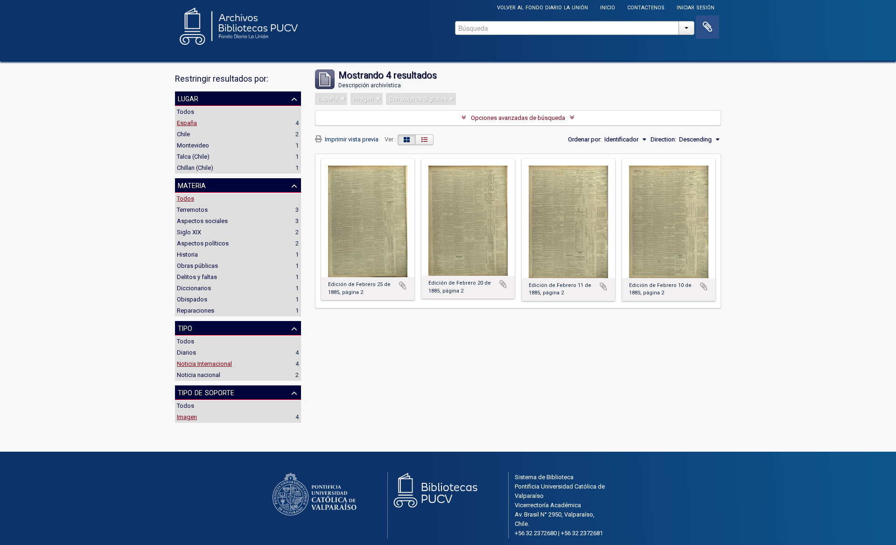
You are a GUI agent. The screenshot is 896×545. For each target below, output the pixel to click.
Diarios (186, 352)
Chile (183, 134)
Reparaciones (195, 310)
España (187, 122)
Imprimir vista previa (350, 139)
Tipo (185, 327)
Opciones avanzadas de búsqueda (518, 117)
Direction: (663, 139)
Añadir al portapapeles (402, 285)
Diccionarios (194, 288)
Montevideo (193, 145)
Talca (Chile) (193, 156)
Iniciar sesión (695, 6)
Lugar (188, 98)
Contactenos (646, 6)
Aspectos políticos (203, 243)
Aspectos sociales (202, 220)
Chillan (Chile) (195, 167)
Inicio (607, 6)
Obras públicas (197, 265)
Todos (185, 111)
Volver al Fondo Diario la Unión (542, 6)
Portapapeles (707, 27)
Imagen (187, 416)
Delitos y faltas (197, 276)
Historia (187, 254)
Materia (192, 184)
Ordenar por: (585, 139)
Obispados (192, 299)
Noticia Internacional (204, 363)
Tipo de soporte (206, 392)
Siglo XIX (189, 232)
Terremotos (192, 209)
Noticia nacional (198, 374)
